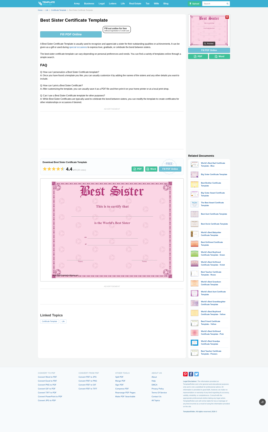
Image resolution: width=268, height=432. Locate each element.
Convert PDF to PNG (88, 381)
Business (89, 3)
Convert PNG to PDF (47, 385)
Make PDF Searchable (125, 396)
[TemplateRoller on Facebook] (191, 374)
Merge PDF (120, 381)
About (154, 377)
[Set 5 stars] (62, 169)
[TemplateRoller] (46, 3)
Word (153, 169)
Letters (112, 3)
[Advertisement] (112, 130)
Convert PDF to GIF (87, 385)
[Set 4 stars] (58, 169)
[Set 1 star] (45, 169)
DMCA (154, 385)
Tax (147, 3)
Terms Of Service (159, 392)
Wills (156, 3)
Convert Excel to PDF (47, 381)
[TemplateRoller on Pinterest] (185, 374)
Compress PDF (122, 389)
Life (123, 3)
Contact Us (156, 396)
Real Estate (135, 3)
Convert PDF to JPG (88, 377)
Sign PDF (119, 385)
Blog (165, 3)
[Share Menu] (262, 402)
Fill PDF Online (71, 34)
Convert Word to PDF (47, 377)
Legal (102, 3)
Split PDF (119, 377)
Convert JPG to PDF (47, 400)
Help (154, 381)
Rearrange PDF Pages (125, 392)
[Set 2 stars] (49, 169)
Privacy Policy (158, 389)
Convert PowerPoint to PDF (50, 396)
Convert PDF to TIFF (88, 389)
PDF (139, 169)
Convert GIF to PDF (47, 389)
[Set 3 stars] (54, 169)
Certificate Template (49, 321)
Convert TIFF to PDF (47, 392)
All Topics (156, 400)
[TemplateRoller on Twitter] (196, 374)
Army (77, 3)
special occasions (78, 47)
